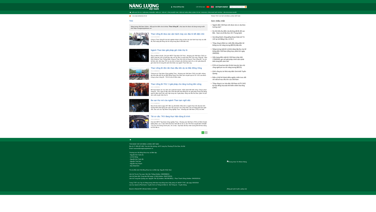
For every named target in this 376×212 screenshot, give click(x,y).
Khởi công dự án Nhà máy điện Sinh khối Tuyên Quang (229, 72)
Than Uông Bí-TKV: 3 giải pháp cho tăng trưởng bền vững (176, 84)
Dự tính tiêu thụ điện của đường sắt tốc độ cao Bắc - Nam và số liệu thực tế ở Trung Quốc (228, 32)
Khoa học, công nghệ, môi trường (211, 12)
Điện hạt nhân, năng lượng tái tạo (189, 12)
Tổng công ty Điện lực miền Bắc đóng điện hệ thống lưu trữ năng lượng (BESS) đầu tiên (228, 44)
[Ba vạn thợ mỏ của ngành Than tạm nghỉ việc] (139, 105)
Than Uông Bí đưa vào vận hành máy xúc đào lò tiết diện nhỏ (177, 34)
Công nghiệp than (172, 12)
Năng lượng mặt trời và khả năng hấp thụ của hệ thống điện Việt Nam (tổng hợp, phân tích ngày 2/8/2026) (229, 51)
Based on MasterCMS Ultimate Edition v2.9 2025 (143, 189)
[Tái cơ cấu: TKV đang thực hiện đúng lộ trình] (139, 121)
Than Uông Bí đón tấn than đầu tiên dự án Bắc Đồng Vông (176, 68)
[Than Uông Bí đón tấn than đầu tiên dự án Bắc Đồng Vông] (139, 73)
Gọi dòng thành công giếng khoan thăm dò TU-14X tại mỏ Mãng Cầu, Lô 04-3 (228, 38)
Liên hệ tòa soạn (200, 7)
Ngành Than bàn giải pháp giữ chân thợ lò (169, 50)
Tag (131, 21)
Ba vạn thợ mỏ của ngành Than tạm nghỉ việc (171, 100)
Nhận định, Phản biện (149, 12)
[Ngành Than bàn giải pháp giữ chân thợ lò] (139, 55)
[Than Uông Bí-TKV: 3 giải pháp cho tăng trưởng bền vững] (139, 89)
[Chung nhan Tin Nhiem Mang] (237, 162)
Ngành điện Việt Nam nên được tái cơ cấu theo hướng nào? (228, 26)
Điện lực (158, 12)
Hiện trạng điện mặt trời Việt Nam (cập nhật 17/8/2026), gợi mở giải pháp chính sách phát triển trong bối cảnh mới (228, 59)
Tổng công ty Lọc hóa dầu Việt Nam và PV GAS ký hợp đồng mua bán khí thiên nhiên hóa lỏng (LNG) (229, 85)
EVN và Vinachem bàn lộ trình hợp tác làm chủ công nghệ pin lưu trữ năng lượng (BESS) (228, 66)
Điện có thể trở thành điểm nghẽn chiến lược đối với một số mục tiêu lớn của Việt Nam (229, 78)
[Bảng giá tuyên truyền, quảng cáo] (237, 189)
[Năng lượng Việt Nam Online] (144, 7)
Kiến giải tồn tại (136, 12)
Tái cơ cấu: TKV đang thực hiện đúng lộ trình (170, 116)
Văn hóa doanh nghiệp (230, 12)
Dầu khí (164, 12)
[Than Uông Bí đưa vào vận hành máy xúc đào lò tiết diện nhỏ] (139, 39)
